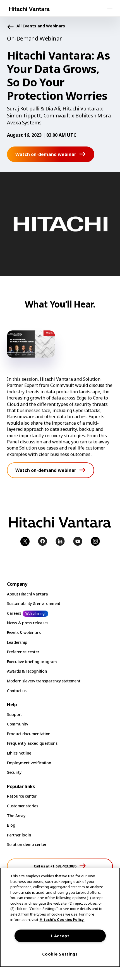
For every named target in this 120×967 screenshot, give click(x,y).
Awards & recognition (27, 671)
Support (14, 714)
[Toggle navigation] (109, 9)
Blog (11, 825)
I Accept (60, 935)
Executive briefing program (32, 661)
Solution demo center (26, 844)
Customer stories (22, 805)
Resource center (22, 796)
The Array (16, 815)
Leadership (17, 642)
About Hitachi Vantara (27, 594)
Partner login (19, 835)
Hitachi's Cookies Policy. (62, 919)
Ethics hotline (19, 753)
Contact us (17, 690)
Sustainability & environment (33, 603)
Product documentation (29, 733)
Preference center (23, 651)
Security (14, 772)
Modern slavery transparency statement (43, 681)
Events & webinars (23, 632)
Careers (14, 613)
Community (17, 724)
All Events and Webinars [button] (40, 26)
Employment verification (29, 762)
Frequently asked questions (32, 743)
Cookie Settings (60, 954)
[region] (60, 917)
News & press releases (27, 622)
